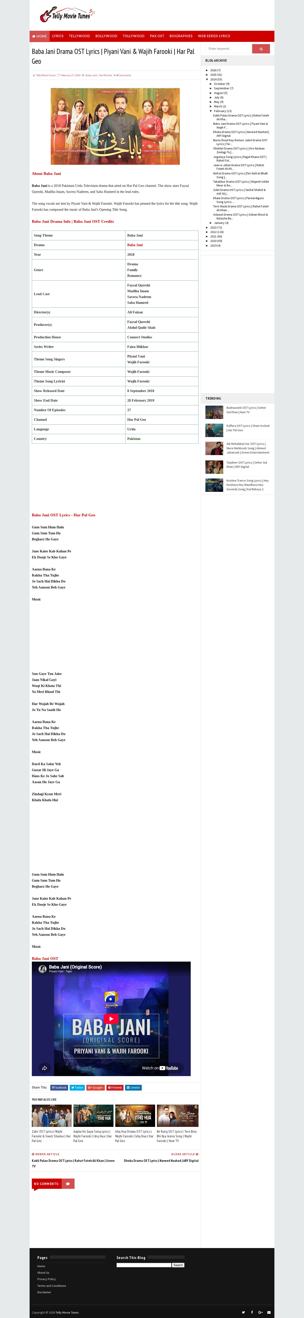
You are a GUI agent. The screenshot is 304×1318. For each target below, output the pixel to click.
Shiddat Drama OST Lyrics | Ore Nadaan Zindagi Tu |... (239, 150)
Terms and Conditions (51, 1286)
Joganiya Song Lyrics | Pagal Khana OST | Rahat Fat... (239, 159)
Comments (124, 75)
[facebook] (252, 1312)
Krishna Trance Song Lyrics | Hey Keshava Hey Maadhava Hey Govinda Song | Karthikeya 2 (248, 484)
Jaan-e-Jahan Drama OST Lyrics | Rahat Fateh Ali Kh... (238, 167)
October (220, 84)
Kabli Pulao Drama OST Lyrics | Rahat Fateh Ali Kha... (241, 117)
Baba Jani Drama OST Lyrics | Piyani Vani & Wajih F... (240, 125)
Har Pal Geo (105, 75)
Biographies (181, 36)
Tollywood (134, 36)
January (219, 223)
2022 (213, 232)
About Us (43, 1273)
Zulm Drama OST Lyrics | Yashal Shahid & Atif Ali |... (239, 192)
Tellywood (79, 36)
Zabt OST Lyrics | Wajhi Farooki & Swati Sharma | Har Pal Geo (51, 1136)
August (219, 93)
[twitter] (243, 1312)
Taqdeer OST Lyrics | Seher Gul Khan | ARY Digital (247, 464)
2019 (213, 245)
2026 (213, 70)
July (217, 97)
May (217, 102)
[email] (268, 1312)
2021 (213, 236)
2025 (213, 75)
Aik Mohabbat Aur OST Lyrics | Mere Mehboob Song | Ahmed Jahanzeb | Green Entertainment (248, 448)
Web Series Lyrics (214, 36)
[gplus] (260, 1312)
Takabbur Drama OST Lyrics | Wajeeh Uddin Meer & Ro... (241, 183)
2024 (213, 79)
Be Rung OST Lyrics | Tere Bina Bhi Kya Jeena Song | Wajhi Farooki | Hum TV (177, 1136)
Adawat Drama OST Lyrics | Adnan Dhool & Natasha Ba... (240, 216)
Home (41, 36)
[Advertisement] (191, 15)
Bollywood (106, 36)
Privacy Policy (46, 1279)
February (220, 111)
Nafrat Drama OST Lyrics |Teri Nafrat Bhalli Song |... (240, 175)
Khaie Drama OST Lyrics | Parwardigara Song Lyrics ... (238, 200)
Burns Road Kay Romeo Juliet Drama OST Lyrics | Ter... (240, 142)
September (222, 88)
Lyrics (58, 36)
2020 (213, 241)
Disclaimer (44, 1292)
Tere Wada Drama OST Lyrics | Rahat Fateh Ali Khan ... (241, 208)
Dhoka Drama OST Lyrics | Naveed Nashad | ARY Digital (241, 134)
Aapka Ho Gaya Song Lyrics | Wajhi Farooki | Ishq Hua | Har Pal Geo (92, 1136)
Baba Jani (91, 75)
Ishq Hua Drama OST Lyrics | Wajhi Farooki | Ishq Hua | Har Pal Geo (134, 1136)
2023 (213, 227)
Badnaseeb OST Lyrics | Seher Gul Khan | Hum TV (246, 410)
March (218, 106)
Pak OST (157, 36)
